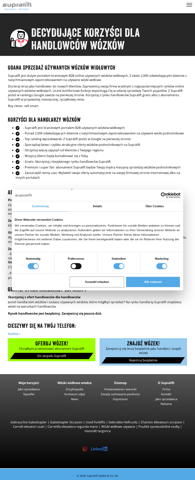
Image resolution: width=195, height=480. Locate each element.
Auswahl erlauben (97, 281)
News (74, 399)
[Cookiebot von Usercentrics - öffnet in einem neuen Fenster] (163, 195)
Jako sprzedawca (29, 389)
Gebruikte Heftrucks (123, 422)
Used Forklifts (95, 422)
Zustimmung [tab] (40, 206)
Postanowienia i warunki (120, 389)
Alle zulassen (153, 281)
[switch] (76, 266)
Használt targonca (98, 431)
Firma (166, 389)
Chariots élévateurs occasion (161, 422)
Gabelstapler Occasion (66, 422)
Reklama (166, 404)
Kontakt (166, 394)
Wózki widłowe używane (118, 426)
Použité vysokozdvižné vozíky (159, 426)
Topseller (29, 394)
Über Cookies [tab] (154, 206)
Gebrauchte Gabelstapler (28, 422)
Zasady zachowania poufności (120, 394)
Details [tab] (97, 206)
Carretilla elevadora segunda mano (73, 426)
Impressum (120, 399)
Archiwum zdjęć (74, 394)
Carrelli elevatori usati (28, 426)
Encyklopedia (74, 389)
